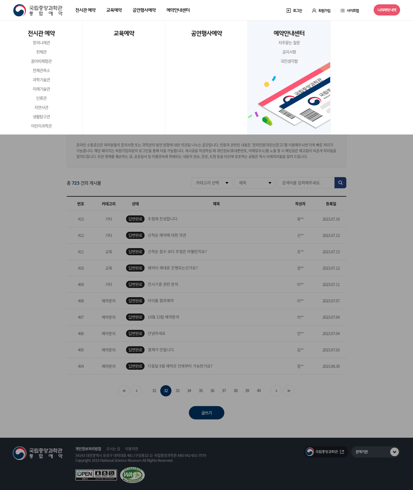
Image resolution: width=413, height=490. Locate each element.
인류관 (41, 98)
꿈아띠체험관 (41, 61)
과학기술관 (41, 80)
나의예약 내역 (387, 10)
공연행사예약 (144, 10)
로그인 (297, 11)
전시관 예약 (85, 10)
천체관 (41, 52)
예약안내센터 (178, 10)
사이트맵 (353, 11)
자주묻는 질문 (289, 43)
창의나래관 (41, 43)
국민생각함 (289, 61)
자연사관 (41, 107)
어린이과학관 (41, 126)
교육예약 (114, 10)
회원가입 (324, 11)
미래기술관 (41, 89)
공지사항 (289, 52)
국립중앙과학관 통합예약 (37, 10)
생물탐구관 (41, 117)
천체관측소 (41, 70)
